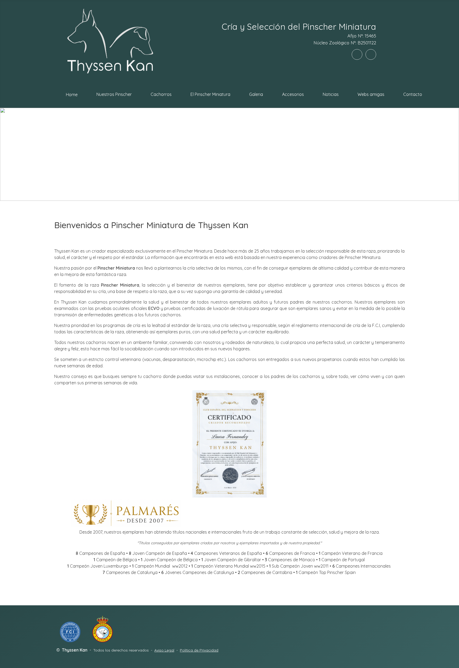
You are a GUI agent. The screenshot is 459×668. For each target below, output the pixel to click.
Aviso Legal (164, 650)
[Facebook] (357, 54)
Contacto (412, 94)
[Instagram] (371, 54)
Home (72, 94)
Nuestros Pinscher (114, 94)
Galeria (256, 94)
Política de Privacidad (199, 650)
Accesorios (293, 94)
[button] (8, 154)
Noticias (331, 94)
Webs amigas (371, 94)
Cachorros (161, 94)
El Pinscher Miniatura (210, 94)
